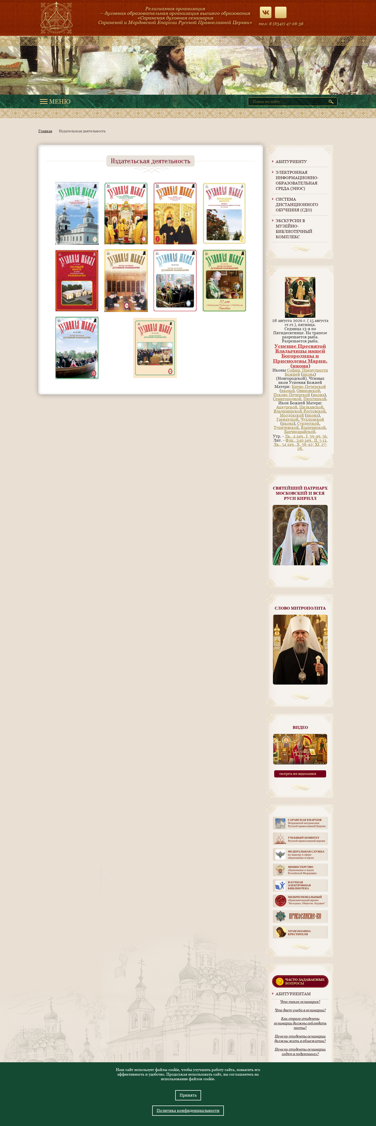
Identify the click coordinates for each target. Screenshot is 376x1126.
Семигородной (287, 398)
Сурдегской (308, 423)
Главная (45, 131)
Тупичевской (286, 427)
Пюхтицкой (314, 398)
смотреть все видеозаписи (297, 774)
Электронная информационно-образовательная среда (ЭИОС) (297, 180)
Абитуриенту (291, 161)
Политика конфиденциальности (188, 1110)
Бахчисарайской (299, 431)
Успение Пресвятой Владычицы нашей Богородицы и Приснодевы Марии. (300, 353)
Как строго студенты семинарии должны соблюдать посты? (300, 1023)
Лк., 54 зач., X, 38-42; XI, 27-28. (300, 446)
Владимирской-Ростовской (300, 411)
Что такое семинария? (300, 1002)
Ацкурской (286, 407)
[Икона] (300, 316)
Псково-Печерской (291, 394)
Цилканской (311, 407)
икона (300, 366)
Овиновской (308, 390)
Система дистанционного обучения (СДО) (297, 204)
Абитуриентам (293, 993)
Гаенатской (287, 419)
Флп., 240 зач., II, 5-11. (306, 440)
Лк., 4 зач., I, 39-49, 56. (306, 436)
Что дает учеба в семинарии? (300, 1010)
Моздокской (292, 415)
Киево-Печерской (309, 386)
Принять (188, 1095)
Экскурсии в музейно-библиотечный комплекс (294, 228)
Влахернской (313, 427)
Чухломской (312, 419)
